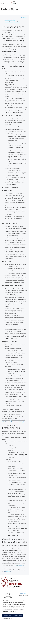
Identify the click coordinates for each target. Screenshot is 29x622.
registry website (20, 565)
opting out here (7, 571)
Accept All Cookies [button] (18, 615)
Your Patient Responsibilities (12, 22)
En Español (24, 17)
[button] (7, 618)
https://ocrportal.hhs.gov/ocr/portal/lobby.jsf (13, 421)
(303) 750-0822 (23, 593)
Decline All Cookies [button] (7, 615)
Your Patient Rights (10, 20)
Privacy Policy (12, 611)
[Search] (24, 2)
